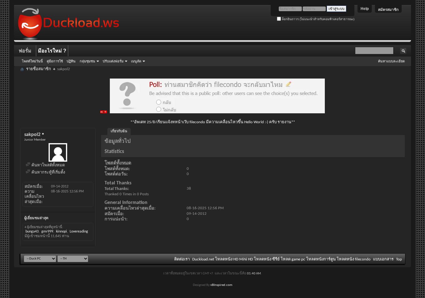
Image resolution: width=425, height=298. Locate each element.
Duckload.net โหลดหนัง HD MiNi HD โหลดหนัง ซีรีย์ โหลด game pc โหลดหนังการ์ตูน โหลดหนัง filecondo (281, 259)
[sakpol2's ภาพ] (57, 152)
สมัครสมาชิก (388, 9)
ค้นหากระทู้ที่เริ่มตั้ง (47, 172)
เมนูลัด (136, 61)
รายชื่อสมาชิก (38, 69)
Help (365, 9)
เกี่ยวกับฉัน (119, 131)
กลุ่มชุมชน (87, 61)
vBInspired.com (221, 285)
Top (399, 259)
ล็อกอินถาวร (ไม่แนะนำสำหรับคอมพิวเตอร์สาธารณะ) (317, 19)
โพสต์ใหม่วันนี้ (32, 61)
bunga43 (32, 231)
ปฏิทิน (71, 61)
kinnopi (61, 231)
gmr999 (47, 231)
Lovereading (79, 231)
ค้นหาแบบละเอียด (391, 61)
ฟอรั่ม (25, 50)
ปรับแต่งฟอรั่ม (113, 61)
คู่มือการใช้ (55, 61)
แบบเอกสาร (383, 259)
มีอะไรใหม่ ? (52, 50)
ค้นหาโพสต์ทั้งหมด (47, 165)
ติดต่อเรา (182, 259)
